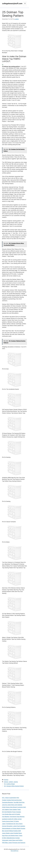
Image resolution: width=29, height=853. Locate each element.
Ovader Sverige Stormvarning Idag (12, 800)
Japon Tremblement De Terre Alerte (12, 823)
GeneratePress (14, 850)
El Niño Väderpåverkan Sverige (11, 838)
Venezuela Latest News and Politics (12, 840)
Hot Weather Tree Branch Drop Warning (13, 816)
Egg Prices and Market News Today (12, 835)
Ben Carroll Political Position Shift (11, 830)
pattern (11, 782)
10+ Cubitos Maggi (9, 784)
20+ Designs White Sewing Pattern (14, 786)
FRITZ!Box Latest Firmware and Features (13, 842)
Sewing (6, 779)
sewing (16, 782)
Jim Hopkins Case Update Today (11, 809)
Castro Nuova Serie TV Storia (10, 821)
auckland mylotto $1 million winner (12, 819)
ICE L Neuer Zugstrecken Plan (10, 797)
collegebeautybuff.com (12, 3)
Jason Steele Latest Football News (12, 833)
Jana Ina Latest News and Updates (12, 804)
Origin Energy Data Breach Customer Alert (14, 807)
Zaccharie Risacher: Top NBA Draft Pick (13, 802)
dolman (6, 782)
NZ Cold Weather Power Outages (11, 812)
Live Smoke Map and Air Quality (11, 814)
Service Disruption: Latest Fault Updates (13, 826)
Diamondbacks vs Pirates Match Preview (13, 828)
